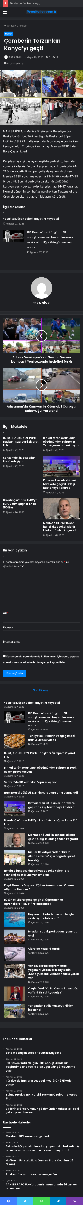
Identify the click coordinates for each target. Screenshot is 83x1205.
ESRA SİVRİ (15, 57)
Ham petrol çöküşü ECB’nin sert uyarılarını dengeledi (41, 793)
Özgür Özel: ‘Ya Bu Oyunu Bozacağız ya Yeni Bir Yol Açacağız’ (53, 990)
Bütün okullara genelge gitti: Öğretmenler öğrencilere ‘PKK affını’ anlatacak (33, 902)
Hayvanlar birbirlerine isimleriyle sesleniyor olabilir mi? (51, 916)
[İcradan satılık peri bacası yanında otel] (14, 937)
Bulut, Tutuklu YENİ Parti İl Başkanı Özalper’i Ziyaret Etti (21, 441)
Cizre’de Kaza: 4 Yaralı (44, 949)
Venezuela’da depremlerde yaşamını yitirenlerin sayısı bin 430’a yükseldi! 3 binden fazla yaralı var (53, 972)
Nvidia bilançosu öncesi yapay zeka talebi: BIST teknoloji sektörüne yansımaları (37, 873)
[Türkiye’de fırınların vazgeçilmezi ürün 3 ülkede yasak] (14, 741)
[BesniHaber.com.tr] (41, 12)
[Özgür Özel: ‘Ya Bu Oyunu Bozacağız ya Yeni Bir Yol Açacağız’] (14, 994)
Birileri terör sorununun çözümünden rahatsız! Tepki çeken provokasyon (61, 441)
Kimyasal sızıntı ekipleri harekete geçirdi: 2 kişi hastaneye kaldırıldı (59, 484)
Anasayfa (12, 25)
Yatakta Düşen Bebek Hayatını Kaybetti (31, 219)
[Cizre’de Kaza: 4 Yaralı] (14, 954)
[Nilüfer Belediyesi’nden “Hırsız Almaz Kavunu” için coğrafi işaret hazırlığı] (14, 857)
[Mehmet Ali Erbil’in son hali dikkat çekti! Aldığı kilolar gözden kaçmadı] (61, 508)
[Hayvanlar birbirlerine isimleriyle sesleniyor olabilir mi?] (14, 919)
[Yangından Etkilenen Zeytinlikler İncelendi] (14, 1011)
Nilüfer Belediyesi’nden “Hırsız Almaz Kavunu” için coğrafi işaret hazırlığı (51, 856)
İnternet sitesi (11, 641)
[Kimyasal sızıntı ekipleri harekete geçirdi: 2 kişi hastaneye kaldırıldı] (61, 466)
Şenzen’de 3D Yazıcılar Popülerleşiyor (19, 459)
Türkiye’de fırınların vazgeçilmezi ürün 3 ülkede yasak (41, 3)
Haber (24, 25)
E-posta (9, 627)
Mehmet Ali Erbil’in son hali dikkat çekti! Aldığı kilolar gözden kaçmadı (59, 526)
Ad (5, 612)
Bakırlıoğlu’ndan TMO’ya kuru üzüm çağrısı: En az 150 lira (20, 503)
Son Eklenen (41, 690)
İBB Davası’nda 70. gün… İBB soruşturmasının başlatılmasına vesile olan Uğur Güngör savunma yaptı (51, 719)
